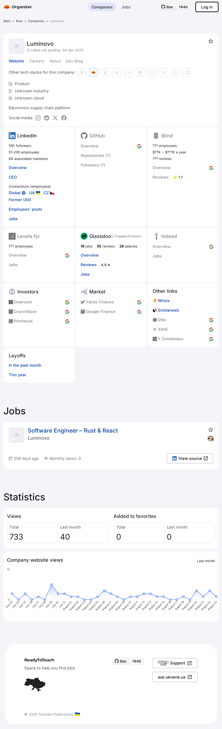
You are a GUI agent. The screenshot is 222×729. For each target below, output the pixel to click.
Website (16, 61)
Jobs (126, 7)
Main (7, 21)
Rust (19, 21)
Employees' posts (25, 209)
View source (190, 458)
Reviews (89, 264)
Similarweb (168, 310)
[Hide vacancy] (210, 438)
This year (17, 375)
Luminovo (38, 438)
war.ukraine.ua (171, 677)
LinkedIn (27, 135)
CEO (13, 177)
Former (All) (20, 199)
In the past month (25, 365)
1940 (183, 7)
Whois (164, 300)
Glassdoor (101, 236)
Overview (18, 167)
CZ (46, 192)
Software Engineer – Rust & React (73, 430)
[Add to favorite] (210, 41)
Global (15, 192)
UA (32, 192)
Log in (207, 7)
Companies (102, 7)
